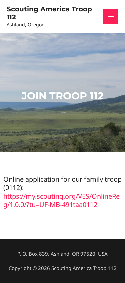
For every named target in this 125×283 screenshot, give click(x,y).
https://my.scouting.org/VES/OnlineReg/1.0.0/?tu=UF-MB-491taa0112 (61, 200)
